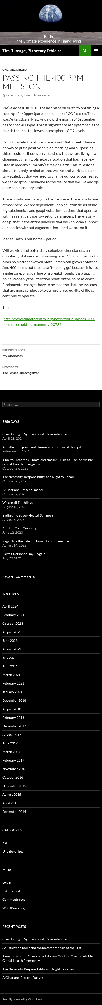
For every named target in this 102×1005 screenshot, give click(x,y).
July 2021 (9, 658)
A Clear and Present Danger (22, 490)
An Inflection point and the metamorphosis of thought (41, 447)
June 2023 (10, 640)
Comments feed (14, 899)
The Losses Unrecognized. (21, 370)
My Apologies (13, 353)
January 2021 (12, 692)
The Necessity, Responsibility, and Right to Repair (38, 477)
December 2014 (14, 812)
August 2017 (11, 735)
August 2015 (11, 794)
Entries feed (11, 891)
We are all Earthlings (17, 502)
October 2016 (12, 777)
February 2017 (13, 760)
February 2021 (13, 683)
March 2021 (11, 675)
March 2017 (11, 752)
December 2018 (14, 700)
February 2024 (13, 615)
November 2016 (14, 769)
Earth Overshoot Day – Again (23, 554)
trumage (44, 95)
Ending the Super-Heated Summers (28, 515)
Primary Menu (96, 50)
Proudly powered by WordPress (22, 999)
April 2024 (10, 606)
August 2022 (11, 649)
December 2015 (14, 786)
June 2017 (10, 743)
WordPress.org (13, 908)
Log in (6, 882)
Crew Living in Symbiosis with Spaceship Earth (36, 434)
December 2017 (14, 726)
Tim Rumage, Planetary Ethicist (31, 50)
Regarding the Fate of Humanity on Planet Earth (37, 541)
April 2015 (10, 803)
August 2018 (11, 709)
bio (4, 843)
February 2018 (13, 717)
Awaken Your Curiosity (19, 528)
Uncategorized (14, 69)
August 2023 (11, 632)
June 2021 (10, 666)
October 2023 (12, 623)
